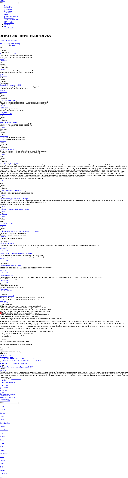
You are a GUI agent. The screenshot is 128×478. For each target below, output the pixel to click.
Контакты (3, 370)
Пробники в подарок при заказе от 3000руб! (14, 199)
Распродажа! (4, 136)
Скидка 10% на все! (6, 275)
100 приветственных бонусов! (9, 163)
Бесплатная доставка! (7, 149)
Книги (2, 363)
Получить (3, 127)
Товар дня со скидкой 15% (8, 122)
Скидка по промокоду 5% (8, 54)
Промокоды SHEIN (26, 367)
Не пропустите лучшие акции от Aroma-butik (14, 341)
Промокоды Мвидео (13, 367)
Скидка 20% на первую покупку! (10, 265)
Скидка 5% (3, 69)
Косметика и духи (6, 355)
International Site (9, 28)
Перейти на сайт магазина (8, 40)
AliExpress (3, 367)
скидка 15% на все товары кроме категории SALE (16, 253)
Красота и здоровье (6, 357)
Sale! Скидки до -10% (7, 223)
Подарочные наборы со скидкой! (10, 190)
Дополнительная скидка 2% (9, 100)
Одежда (20, 363)
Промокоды (7, 6)
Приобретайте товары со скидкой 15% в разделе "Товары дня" (20, 231)
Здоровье (26, 363)
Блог (5, 26)
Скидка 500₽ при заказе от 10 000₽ (11, 85)
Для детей (8, 363)
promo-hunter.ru (16, 379)
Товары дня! (4, 214)
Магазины (7, 24)
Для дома (14, 363)
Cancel (13, 45)
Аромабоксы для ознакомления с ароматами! (14, 209)
